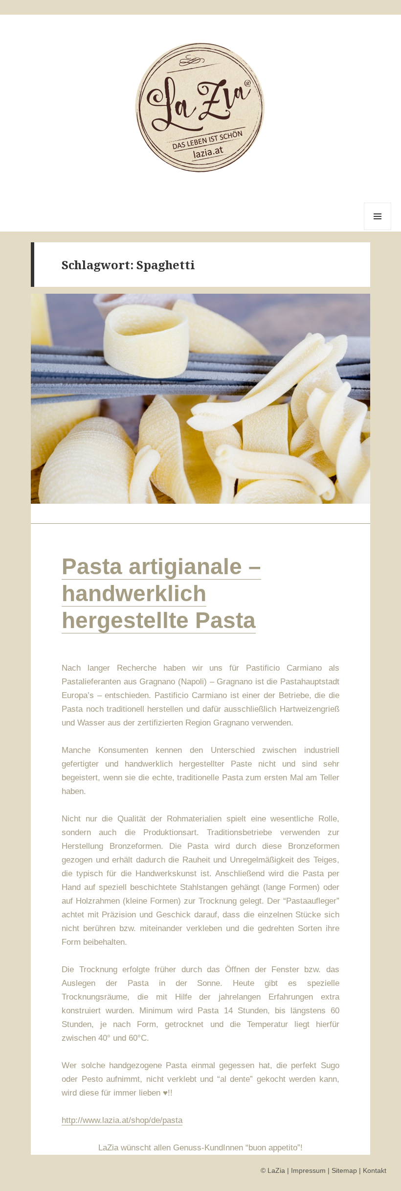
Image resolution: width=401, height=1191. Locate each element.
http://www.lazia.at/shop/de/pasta (122, 1120)
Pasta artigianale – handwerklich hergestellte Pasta (161, 593)
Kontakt (374, 1170)
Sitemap (344, 1170)
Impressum (308, 1170)
